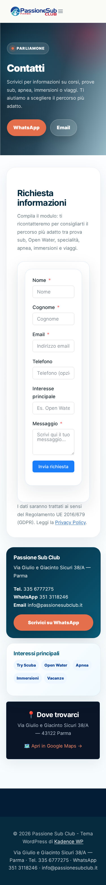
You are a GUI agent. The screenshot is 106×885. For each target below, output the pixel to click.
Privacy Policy (70, 522)
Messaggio (45, 423)
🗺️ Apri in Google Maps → (53, 746)
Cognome (44, 307)
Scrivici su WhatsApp (53, 622)
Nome (39, 280)
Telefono (42, 361)
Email (63, 127)
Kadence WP (68, 841)
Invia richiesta (53, 466)
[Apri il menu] (60, 11)
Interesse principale (44, 392)
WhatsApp (26, 127)
